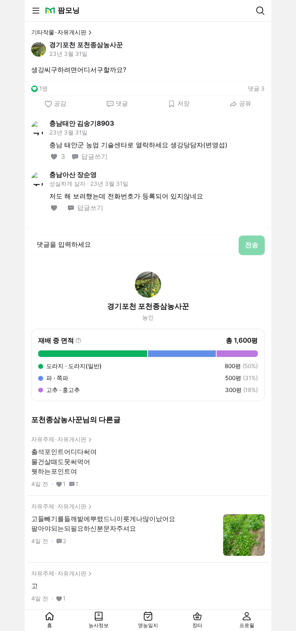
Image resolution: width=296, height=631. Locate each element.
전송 (251, 245)
